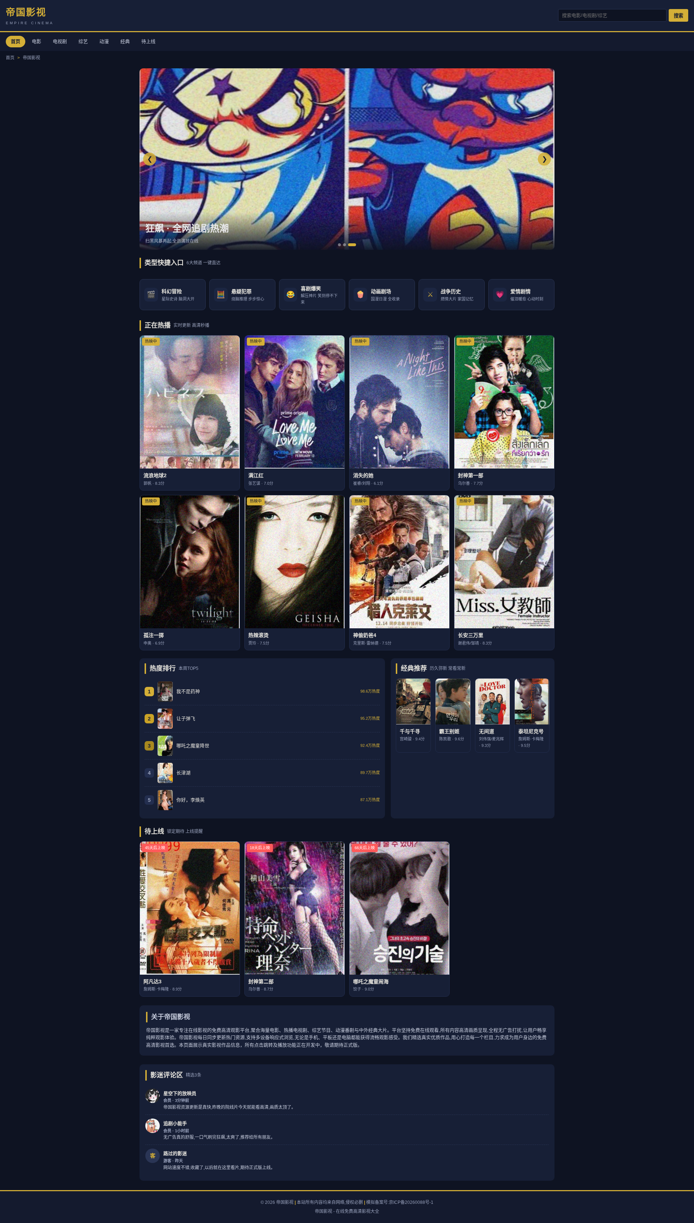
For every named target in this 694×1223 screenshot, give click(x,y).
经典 (125, 41)
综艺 (83, 41)
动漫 (104, 41)
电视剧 (60, 41)
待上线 (148, 41)
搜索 (678, 15)
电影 (36, 41)
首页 (15, 41)
